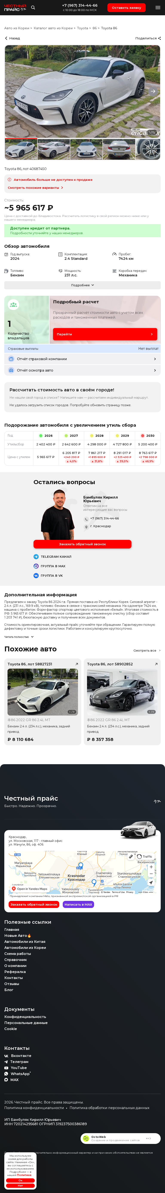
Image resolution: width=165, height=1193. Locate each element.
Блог (8, 990)
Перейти (64, 334)
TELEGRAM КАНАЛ (56, 557)
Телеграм (19, 1062)
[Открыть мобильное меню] (158, 7)
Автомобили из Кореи (25, 948)
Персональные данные (26, 1023)
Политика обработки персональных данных (109, 1108)
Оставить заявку (126, 8)
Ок (20, 1180)
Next (153, 91)
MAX (14, 1080)
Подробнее (80, 285)
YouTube (19, 1068)
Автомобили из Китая (24, 942)
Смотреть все (144, 650)
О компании (15, 966)
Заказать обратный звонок (82, 544)
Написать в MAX (78, 904)
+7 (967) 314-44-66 (80, 5)
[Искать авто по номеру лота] (33, 7)
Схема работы (17, 954)
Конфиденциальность (25, 1017)
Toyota (82, 28)
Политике (24, 1175)
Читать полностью (16, 636)
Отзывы (11, 984)
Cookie (10, 1029)
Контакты (13, 978)
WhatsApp (21, 1073)
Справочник (15, 960)
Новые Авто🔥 (17, 936)
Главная (11, 930)
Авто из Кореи (16, 28)
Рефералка (15, 972)
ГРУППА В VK (52, 576)
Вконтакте (21, 1056)
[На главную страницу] (15, 7)
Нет (20, 1185)
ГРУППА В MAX (53, 566)
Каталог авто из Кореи (53, 28)
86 (95, 28)
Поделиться (146, 38)
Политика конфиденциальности (34, 1108)
